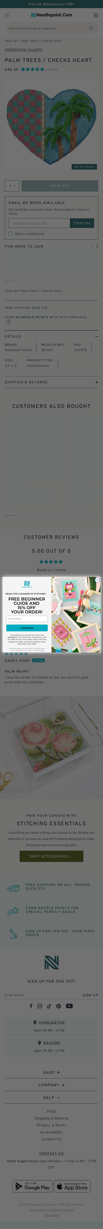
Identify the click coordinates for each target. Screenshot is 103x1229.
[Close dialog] (97, 580)
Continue (27, 627)
